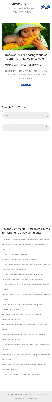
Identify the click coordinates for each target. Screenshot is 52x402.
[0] (40, 8)
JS (25, 64)
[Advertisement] (26, 178)
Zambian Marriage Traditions (35, 239)
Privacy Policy (30, 398)
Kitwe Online (21, 4)
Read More (26, 84)
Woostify (19, 398)
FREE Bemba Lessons (17, 254)
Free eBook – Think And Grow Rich (24, 374)
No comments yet (37, 64)
